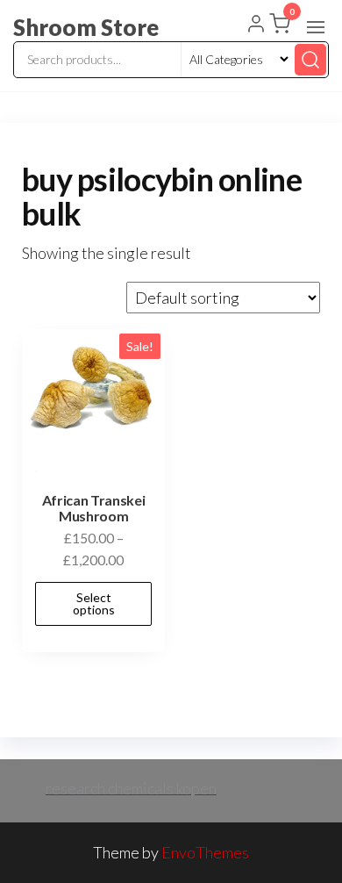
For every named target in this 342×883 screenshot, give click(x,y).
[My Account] (256, 25)
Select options (94, 603)
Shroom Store (86, 27)
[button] (315, 27)
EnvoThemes (205, 852)
